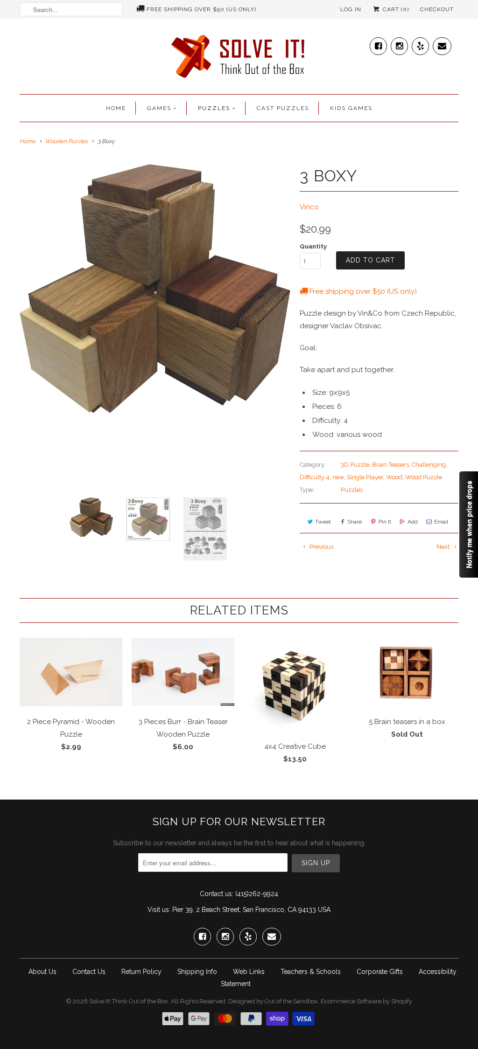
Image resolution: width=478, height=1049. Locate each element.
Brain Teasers (390, 464)
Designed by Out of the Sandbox (273, 1001)
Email (441, 521)
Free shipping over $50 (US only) (201, 9)
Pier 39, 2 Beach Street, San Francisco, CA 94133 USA (251, 909)
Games (159, 108)
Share (354, 521)
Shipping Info (197, 971)
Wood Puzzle (423, 477)
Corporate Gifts (380, 971)
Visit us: (159, 909)
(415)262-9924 (256, 893)
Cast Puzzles (283, 108)
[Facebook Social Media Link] (378, 44)
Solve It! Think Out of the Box (128, 1001)
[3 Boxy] (155, 288)
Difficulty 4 (315, 477)
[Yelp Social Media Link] (420, 44)
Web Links (249, 971)
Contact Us (88, 971)
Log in (350, 9)
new (338, 477)
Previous (320, 546)
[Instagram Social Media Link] (399, 44)
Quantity (313, 246)
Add (413, 521)
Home (116, 108)
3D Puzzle (355, 464)
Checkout (437, 9)
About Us (42, 971)
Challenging (429, 464)
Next (443, 546)
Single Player (365, 477)
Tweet (323, 521)
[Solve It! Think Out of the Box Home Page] (239, 59)
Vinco (309, 207)
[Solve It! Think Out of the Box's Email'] (442, 44)
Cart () (395, 9)
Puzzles (214, 108)
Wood (394, 477)
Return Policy (141, 971)
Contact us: (216, 893)
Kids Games (351, 108)
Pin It (385, 521)
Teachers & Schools (311, 971)
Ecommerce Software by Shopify (366, 1001)
